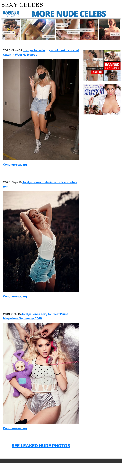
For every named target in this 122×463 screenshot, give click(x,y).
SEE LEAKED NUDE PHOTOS (41, 445)
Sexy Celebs (22, 4)
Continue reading (15, 164)
